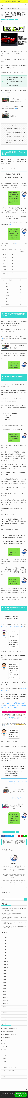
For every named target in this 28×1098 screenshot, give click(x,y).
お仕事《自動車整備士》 (8, 1031)
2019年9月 (5, 1006)
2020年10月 (5, 967)
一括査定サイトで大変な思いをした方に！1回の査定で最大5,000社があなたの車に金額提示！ (13, 705)
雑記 (4, 1077)
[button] (25, 5)
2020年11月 (5, 964)
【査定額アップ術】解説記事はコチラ (21, 1094)
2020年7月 (5, 976)
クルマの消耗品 (6, 1037)
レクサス (5, 1064)
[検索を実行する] (25, 899)
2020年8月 (5, 973)
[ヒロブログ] (14, 5)
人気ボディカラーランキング (9, 1067)
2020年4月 (5, 985)
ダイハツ (5, 1046)
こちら (4, 92)
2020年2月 (5, 991)
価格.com (17, 243)
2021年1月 (5, 958)
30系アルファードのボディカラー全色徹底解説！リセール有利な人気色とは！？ (14, 927)
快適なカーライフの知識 (8, 1070)
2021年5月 (5, 946)
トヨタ (16, 19)
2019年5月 (5, 1019)
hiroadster (14, 863)
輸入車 (4, 1073)
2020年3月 (5, 988)
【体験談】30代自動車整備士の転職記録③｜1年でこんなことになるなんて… (13, 913)
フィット (14, 365)
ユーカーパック (12, 707)
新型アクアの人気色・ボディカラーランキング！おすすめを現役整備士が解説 (14, 909)
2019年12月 (5, 997)
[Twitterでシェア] (7, 836)
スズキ (4, 1040)
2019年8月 (5, 1009)
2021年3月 (5, 952)
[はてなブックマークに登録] (12, 836)
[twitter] (14, 885)
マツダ (4, 1058)
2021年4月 (5, 949)
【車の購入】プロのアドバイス (8, 19)
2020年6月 (5, 979)
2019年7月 (5, 1012)
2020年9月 (5, 970)
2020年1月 (5, 994)
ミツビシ (5, 1061)
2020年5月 (5, 982)
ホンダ (4, 1055)
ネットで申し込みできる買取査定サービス (12, 626)
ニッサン (5, 1052)
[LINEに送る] (25, 836)
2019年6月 (5, 1016)
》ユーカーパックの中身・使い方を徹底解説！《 (14, 798)
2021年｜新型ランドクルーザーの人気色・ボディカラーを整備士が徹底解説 (14, 922)
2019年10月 (5, 1003)
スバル (4, 1043)
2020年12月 (5, 961)
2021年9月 (5, 937)
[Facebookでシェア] (3, 836)
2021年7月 (5, 940)
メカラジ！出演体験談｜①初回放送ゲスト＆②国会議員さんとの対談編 (14, 918)
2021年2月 (5, 955)
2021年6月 (5, 943)
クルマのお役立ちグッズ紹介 (9, 1034)
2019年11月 (5, 1000)
